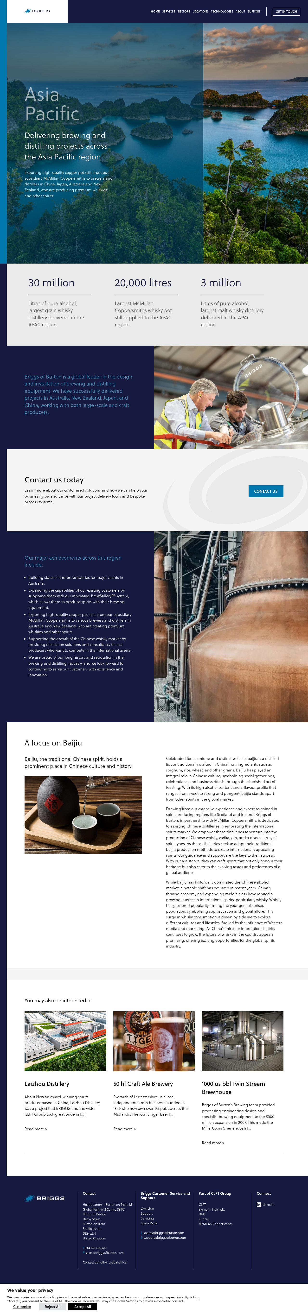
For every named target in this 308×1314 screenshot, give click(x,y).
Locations (200, 11)
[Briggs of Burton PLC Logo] (46, 11)
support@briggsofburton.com (164, 1237)
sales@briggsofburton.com (104, 1253)
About (240, 11)
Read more (34, 1128)
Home (155, 11)
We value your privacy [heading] (30, 1290)
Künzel (203, 1219)
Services (168, 11)
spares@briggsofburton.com (163, 1233)
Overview (147, 1209)
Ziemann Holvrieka (212, 1209)
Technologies (222, 11)
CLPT (202, 1204)
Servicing (147, 1218)
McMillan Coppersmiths (216, 1224)
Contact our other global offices (105, 1262)
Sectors (184, 11)
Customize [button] (22, 1306)
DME (202, 1214)
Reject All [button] (52, 1306)
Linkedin (268, 1204)
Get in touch (286, 11)
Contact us (266, 491)
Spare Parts (149, 1223)
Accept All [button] (82, 1306)
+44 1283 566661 (96, 1248)
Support (254, 11)
